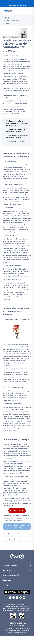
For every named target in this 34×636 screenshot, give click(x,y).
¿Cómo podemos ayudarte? (16, 5)
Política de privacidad (22, 628)
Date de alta (24, 2)
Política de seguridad (13, 630)
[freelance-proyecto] (15, 33)
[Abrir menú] (29, 11)
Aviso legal (9, 628)
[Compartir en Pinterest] (19, 539)
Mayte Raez (15, 55)
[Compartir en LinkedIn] (24, 539)
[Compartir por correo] (29, 539)
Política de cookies (20, 632)
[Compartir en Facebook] (5, 539)
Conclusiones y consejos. (15, 141)
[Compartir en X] (10, 539)
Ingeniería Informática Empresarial (14, 606)
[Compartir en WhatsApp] (14, 539)
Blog (6, 17)
